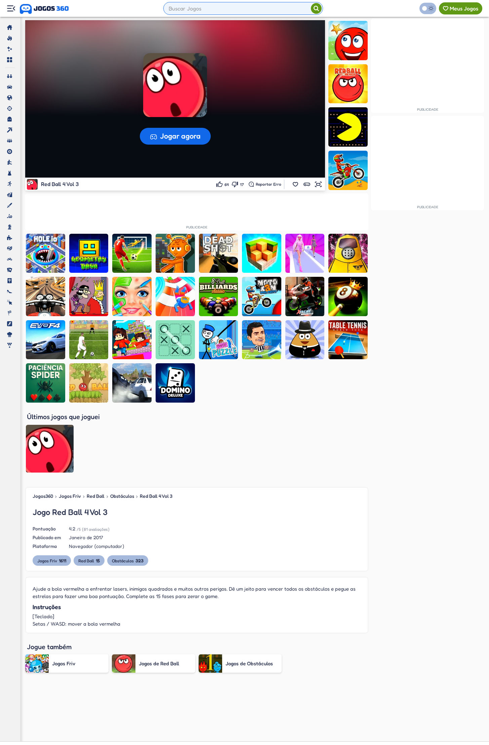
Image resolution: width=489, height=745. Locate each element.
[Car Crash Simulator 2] (132, 383)
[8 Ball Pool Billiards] (218, 296)
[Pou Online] (305, 340)
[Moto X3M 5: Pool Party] (261, 296)
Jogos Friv (70, 496)
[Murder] (89, 296)
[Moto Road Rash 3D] (45, 296)
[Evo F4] (45, 340)
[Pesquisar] (316, 8)
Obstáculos (122, 496)
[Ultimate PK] (132, 253)
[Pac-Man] (348, 127)
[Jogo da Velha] (175, 340)
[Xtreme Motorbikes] (305, 296)
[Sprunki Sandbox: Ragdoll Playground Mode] (175, 253)
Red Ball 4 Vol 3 (156, 496)
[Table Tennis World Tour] (348, 340)
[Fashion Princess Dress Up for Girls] (305, 253)
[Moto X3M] (348, 170)
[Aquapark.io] (175, 296)
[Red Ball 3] (348, 40)
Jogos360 (43, 496)
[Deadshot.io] (218, 253)
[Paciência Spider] (45, 383)
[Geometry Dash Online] (89, 253)
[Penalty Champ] (89, 340)
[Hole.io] (45, 253)
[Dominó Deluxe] (175, 383)
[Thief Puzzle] (218, 340)
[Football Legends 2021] (261, 340)
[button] (295, 184)
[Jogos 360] (44, 9)
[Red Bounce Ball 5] (89, 383)
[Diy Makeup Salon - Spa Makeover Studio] (132, 296)
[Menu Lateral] (10, 8)
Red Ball (96, 496)
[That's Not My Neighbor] (348, 253)
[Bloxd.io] (132, 340)
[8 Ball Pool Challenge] (348, 296)
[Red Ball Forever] (348, 84)
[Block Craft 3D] (261, 253)
